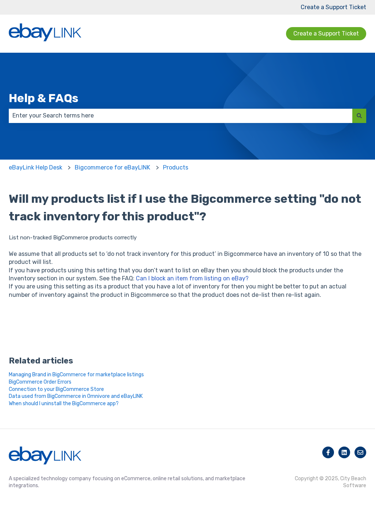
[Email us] (360, 452)
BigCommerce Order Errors (40, 382)
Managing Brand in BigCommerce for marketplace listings (76, 375)
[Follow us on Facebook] (328, 452)
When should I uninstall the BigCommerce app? (64, 403)
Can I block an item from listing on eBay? (192, 278)
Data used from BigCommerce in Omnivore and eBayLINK (76, 396)
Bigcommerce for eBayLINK (112, 167)
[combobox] (180, 116)
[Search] (359, 116)
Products (175, 167)
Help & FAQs (43, 98)
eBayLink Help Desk (35, 167)
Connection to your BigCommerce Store (56, 389)
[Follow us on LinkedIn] (344, 452)
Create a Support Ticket (333, 7)
